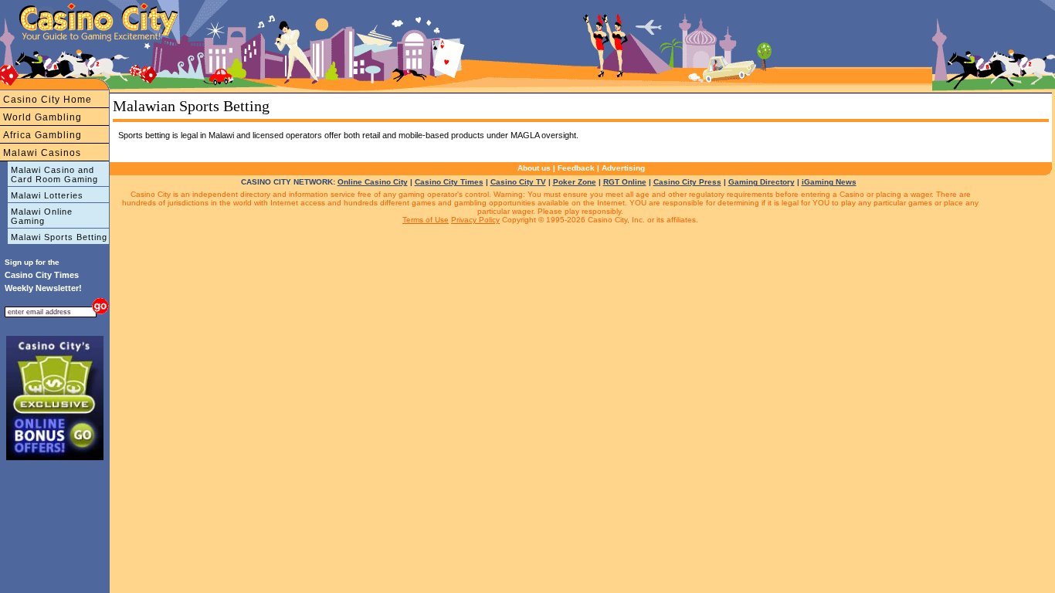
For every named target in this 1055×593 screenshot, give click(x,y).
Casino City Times (449, 182)
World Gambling (42, 117)
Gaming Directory (761, 182)
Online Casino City (373, 182)
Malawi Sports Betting (59, 237)
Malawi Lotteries (47, 195)
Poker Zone (574, 182)
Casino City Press (687, 182)
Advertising (623, 168)
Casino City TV (518, 182)
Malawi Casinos (42, 152)
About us (534, 168)
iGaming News (829, 182)
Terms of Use (425, 219)
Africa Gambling (42, 135)
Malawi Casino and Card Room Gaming (54, 174)
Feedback (576, 168)
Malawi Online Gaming (42, 216)
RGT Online (624, 182)
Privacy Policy (475, 219)
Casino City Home (47, 99)
